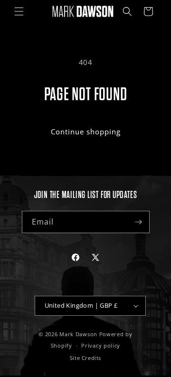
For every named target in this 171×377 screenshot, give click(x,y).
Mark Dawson (78, 334)
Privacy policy (100, 345)
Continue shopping (86, 131)
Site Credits (85, 357)
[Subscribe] (138, 222)
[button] (19, 11)
